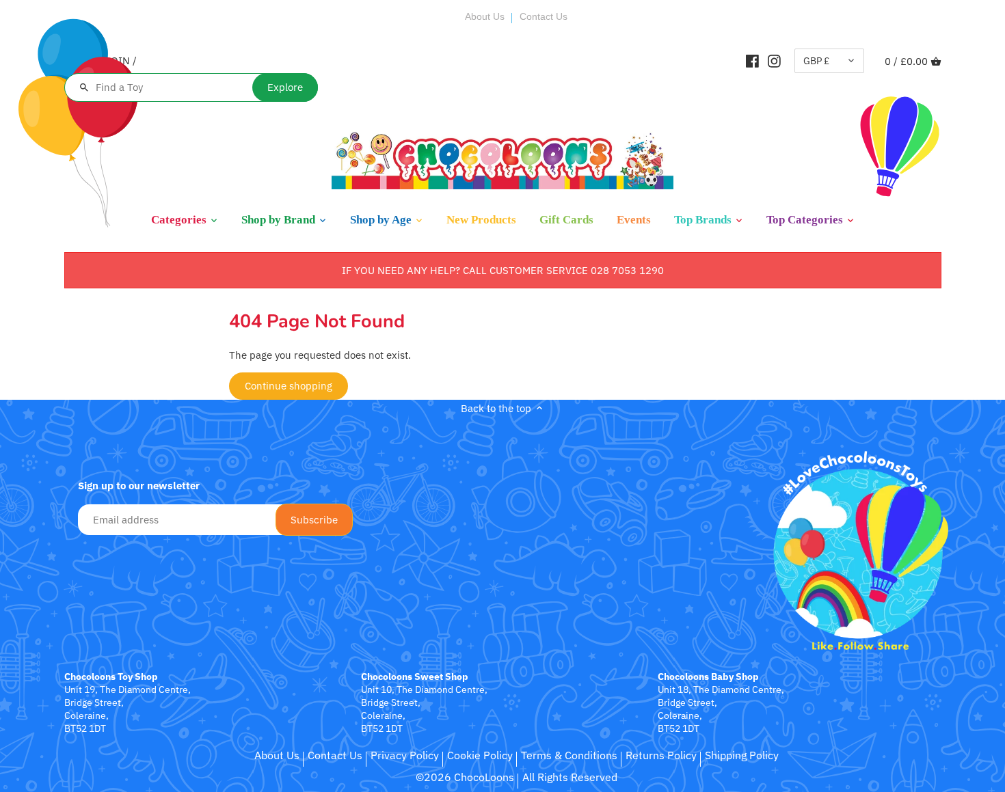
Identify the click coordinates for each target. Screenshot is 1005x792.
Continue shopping (288, 385)
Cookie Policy (480, 755)
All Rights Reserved (569, 777)
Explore (285, 87)
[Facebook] (752, 61)
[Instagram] (774, 61)
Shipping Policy (742, 755)
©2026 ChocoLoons (465, 777)
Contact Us (543, 16)
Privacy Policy (405, 755)
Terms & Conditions (569, 755)
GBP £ (816, 61)
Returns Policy (661, 755)
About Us (485, 16)
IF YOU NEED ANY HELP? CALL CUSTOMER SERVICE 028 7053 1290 (503, 270)
